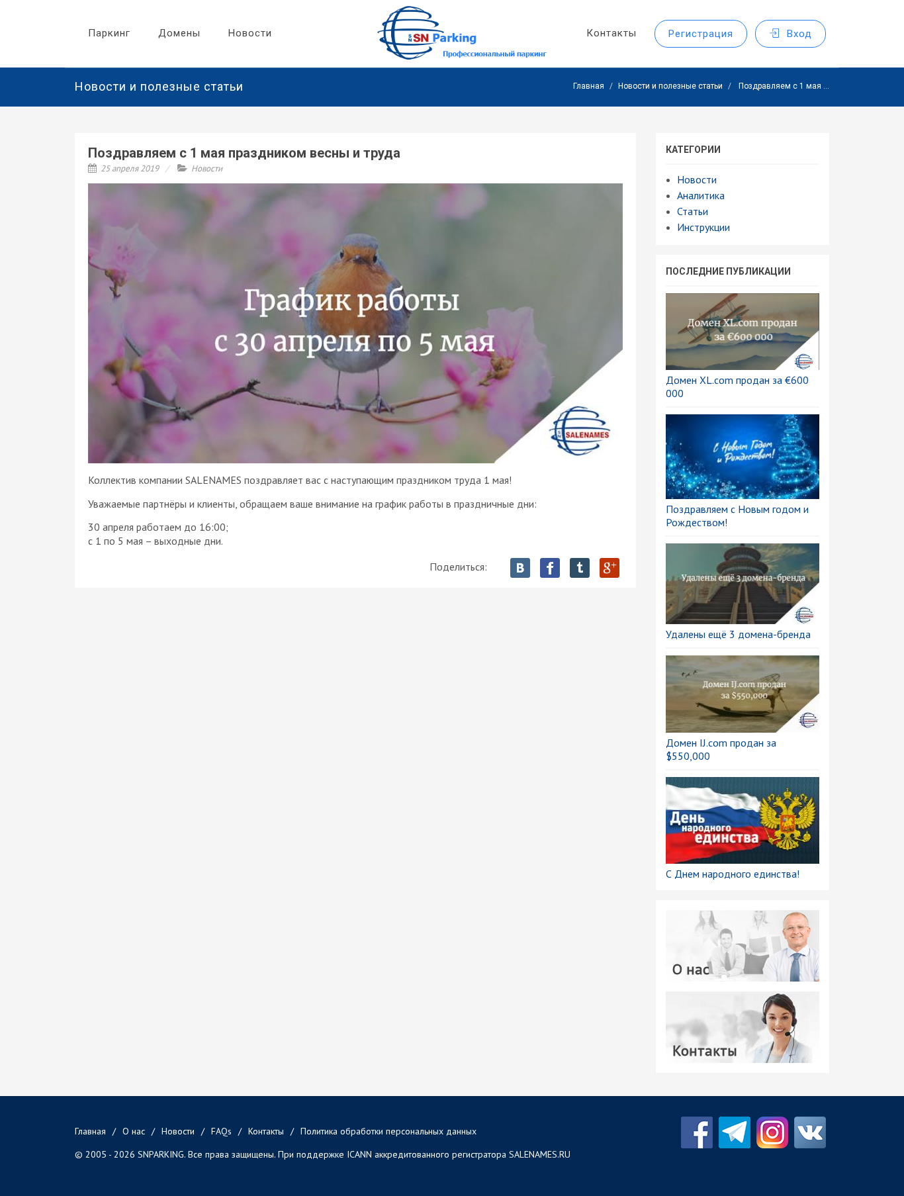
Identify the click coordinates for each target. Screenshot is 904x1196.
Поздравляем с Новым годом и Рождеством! (737, 515)
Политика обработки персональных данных (388, 1131)
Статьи (692, 211)
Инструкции (703, 227)
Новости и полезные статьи (670, 86)
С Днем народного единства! (732, 873)
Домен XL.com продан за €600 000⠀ (737, 386)
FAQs (221, 1131)
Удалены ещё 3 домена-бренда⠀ (742, 634)
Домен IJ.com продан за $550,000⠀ (721, 749)
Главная (588, 86)
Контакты (266, 1131)
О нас (133, 1131)
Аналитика (701, 195)
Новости (206, 168)
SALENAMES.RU (539, 1154)
